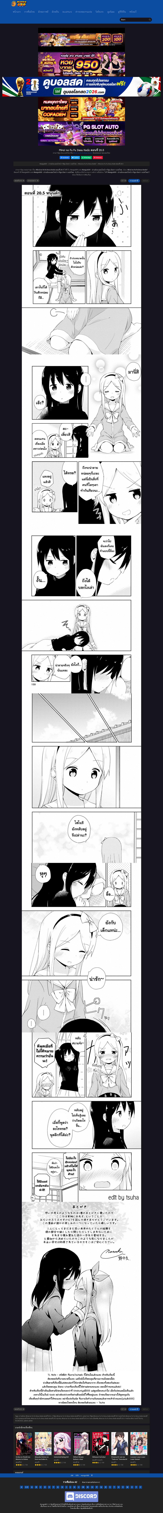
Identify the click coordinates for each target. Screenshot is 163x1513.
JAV (72, 1475)
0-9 (26, 1487)
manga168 (85, 1475)
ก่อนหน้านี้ (134, 181)
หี (91, 1475)
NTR (77, 1475)
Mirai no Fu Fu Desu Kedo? (83, 153)
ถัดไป (145, 181)
